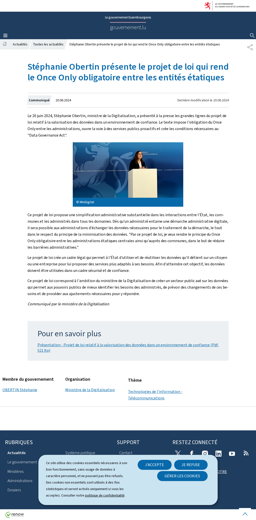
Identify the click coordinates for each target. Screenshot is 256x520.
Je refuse (191, 464)
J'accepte (154, 464)
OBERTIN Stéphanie (19, 389)
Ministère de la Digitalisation (90, 389)
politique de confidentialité (104, 495)
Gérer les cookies (182, 476)
